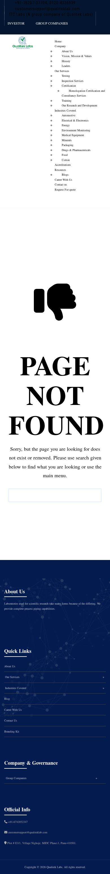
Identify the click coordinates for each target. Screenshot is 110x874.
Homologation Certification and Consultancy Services (83, 93)
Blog (7, 699)
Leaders (66, 66)
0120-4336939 (62, 3)
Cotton (66, 160)
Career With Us (63, 180)
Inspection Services (72, 81)
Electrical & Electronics (75, 120)
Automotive (68, 115)
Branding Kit (11, 731)
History (66, 61)
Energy (66, 125)
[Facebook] (14, 621)
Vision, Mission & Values (77, 56)
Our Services (62, 71)
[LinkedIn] (49, 621)
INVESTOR (16, 23)
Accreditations (63, 165)
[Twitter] (26, 621)
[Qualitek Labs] (22, 44)
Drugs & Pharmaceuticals (76, 150)
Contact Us (10, 720)
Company (60, 46)
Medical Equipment (73, 135)
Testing (66, 76)
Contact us (61, 184)
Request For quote (65, 189)
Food (65, 155)
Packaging (67, 145)
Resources (60, 170)
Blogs (65, 174)
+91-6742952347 (18, 822)
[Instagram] (38, 621)
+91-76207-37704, (31, 3)
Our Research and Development (79, 105)
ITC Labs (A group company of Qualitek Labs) (51, 14)
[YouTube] (61, 621)
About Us (67, 51)
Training (66, 101)
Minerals (67, 140)
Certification (69, 86)
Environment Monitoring (76, 130)
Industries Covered (65, 110)
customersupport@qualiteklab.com (47, 8)
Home (58, 41)
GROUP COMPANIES (52, 23)
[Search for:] (55, 495)
